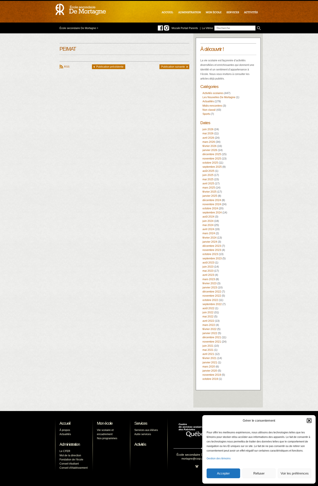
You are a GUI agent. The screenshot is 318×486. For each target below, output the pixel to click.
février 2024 (209, 237)
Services (140, 423)
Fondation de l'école (71, 459)
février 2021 (209, 358)
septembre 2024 (212, 212)
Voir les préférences (295, 473)
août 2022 (208, 308)
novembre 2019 (211, 374)
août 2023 (208, 262)
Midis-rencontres (212, 105)
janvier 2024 (209, 241)
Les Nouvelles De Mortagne (218, 97)
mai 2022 (208, 316)
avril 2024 (208, 229)
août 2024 (208, 216)
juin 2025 (208, 175)
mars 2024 (208, 233)
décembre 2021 (211, 337)
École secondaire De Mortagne (77, 28)
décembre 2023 (211, 245)
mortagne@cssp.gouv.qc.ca (197, 458)
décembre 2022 (211, 291)
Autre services (142, 434)
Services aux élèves (146, 430)
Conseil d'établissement (73, 467)
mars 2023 (208, 279)
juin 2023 (208, 266)
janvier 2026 (209, 150)
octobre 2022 (210, 300)
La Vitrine (207, 28)
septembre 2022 (212, 304)
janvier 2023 (209, 287)
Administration (69, 444)
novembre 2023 (211, 250)
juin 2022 (208, 312)
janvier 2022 (209, 333)
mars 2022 (208, 325)
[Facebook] (160, 28)
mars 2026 (208, 141)
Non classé (209, 109)
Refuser (259, 473)
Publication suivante (173, 66)
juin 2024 (208, 221)
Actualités (208, 101)
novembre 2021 (211, 341)
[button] (309, 420)
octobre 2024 (210, 208)
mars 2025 (208, 187)
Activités (140, 444)
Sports (206, 113)
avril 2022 (208, 320)
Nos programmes (107, 438)
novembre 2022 (211, 295)
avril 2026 (208, 137)
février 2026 (209, 146)
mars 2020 (208, 366)
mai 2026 (208, 133)
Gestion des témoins (219, 458)
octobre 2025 (210, 162)
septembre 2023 (212, 258)
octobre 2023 (210, 254)
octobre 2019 (210, 378)
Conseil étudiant (69, 463)
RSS (66, 66)
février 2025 (209, 191)
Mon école (104, 423)
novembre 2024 (211, 204)
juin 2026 (208, 129)
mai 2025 (208, 179)
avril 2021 (208, 354)
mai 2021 (208, 349)
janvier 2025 (209, 195)
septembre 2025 (212, 166)
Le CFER (64, 451)
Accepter (223, 473)
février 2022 (209, 329)
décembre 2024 (211, 200)
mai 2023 (208, 270)
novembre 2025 (211, 158)
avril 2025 (208, 183)
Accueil (64, 423)
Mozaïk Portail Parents (185, 28)
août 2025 (208, 170)
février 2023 (209, 283)
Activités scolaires (212, 93)
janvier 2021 (209, 362)
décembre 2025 (211, 154)
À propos (64, 430)
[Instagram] (166, 28)
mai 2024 (208, 225)
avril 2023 (208, 274)
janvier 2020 (209, 370)
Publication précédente (110, 66)
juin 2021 (208, 345)
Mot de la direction (70, 455)
